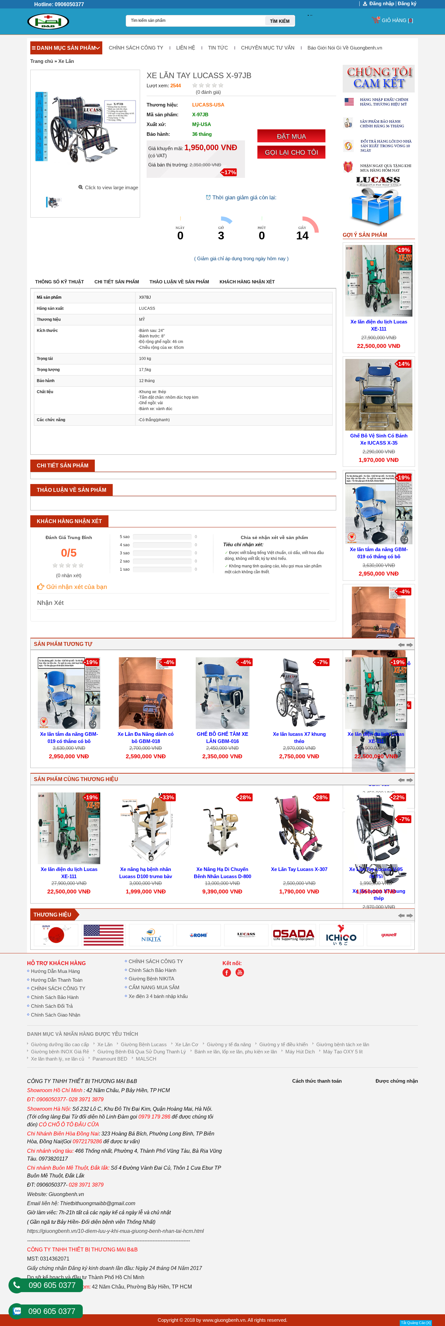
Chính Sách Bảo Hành (55, 997)
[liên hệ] (228, 975)
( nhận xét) (68, 575)
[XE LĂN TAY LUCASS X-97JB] (53, 202)
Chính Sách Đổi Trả (52, 1006)
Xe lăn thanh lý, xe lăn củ (57, 1059)
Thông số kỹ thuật (59, 281)
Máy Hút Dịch (300, 1051)
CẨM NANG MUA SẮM (154, 987)
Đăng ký (407, 3)
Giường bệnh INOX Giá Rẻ (60, 1051)
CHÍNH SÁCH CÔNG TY (136, 47)
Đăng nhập (381, 3)
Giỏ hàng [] (397, 20)
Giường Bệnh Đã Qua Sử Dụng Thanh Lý (141, 1051)
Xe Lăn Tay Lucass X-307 (299, 869)
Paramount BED (110, 1059)
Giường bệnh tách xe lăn (342, 1044)
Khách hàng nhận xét (247, 281)
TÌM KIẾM (280, 21)
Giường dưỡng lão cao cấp (60, 1044)
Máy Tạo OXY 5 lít (343, 1051)
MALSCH (146, 1059)
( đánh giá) (208, 92)
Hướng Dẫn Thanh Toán (56, 980)
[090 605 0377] (16, 1285)
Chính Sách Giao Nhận (55, 1015)
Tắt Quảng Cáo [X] (416, 1323)
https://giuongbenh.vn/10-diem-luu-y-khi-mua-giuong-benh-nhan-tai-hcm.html (115, 1231)
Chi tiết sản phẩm (116, 281)
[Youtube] (241, 975)
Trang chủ (41, 61)
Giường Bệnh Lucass (144, 1044)
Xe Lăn (66, 61)
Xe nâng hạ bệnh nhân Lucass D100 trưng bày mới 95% (145, 876)
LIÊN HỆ (185, 47)
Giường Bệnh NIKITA (151, 978)
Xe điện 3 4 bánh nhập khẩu (158, 996)
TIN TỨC (218, 47)
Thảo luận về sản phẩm (179, 281)
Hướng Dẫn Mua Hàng (55, 971)
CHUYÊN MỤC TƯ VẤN (267, 47)
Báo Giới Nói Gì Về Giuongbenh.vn (345, 47)
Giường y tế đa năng (229, 1044)
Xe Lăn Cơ (186, 1044)
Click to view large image (111, 187)
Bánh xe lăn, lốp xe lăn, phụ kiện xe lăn (235, 1051)
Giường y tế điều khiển (283, 1044)
